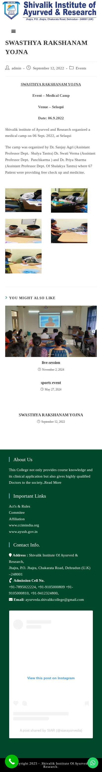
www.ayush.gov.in (23, 532)
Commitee (17, 513)
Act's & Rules (19, 506)
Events (81, 68)
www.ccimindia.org (24, 525)
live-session (51, 362)
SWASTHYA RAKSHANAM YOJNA (51, 415)
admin (16, 68)
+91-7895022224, (23, 587)
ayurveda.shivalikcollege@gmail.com (55, 600)
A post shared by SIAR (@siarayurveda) (51, 730)
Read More (52, 482)
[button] (13, 31)
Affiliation (17, 519)
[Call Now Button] (12, 761)
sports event (51, 383)
